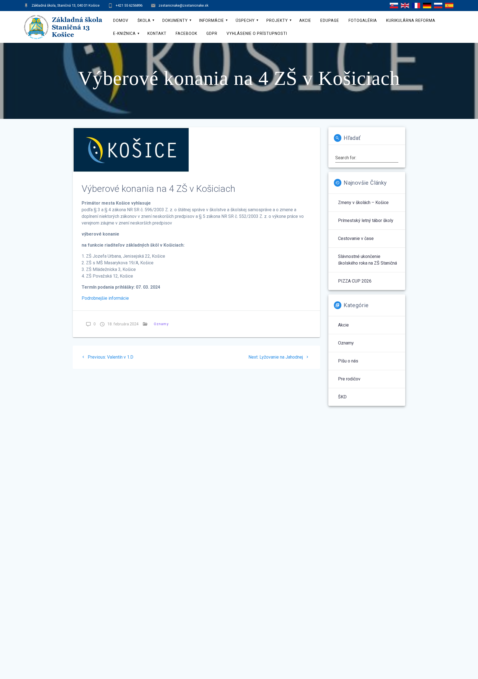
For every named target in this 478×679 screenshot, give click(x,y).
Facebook (186, 33)
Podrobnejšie (95, 298)
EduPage (329, 20)
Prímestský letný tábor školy (365, 220)
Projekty (277, 20)
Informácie (211, 20)
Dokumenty (175, 20)
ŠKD (342, 396)
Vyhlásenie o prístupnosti (257, 33)
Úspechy (245, 20)
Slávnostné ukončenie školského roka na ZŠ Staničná (367, 260)
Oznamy (161, 324)
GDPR (211, 33)
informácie (118, 298)
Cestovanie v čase (356, 238)
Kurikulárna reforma (410, 20)
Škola (144, 20)
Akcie (305, 20)
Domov (120, 20)
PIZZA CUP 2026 (355, 281)
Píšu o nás (348, 361)
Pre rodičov (349, 379)
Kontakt (157, 33)
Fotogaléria (363, 20)
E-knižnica (124, 33)
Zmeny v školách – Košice (363, 202)
